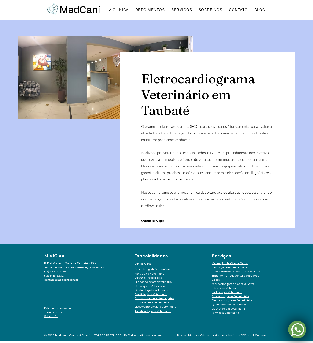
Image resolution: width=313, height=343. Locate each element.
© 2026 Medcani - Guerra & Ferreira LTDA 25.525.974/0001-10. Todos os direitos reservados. (105, 335)
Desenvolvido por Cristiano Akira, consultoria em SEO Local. (216, 335)
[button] (210, 10)
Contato (260, 335)
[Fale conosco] (297, 329)
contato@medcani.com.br (61, 280)
